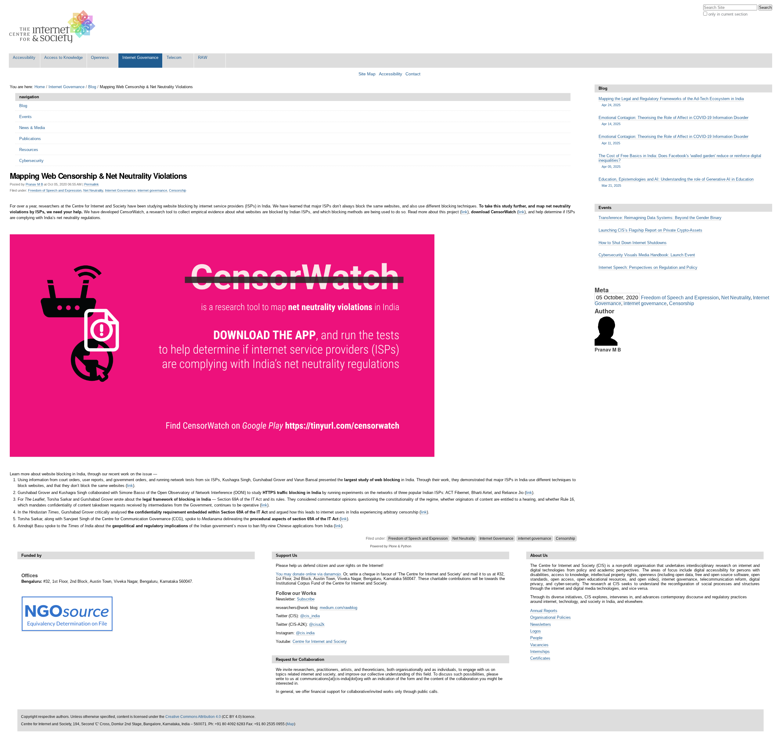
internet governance (152, 190)
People (536, 638)
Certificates (540, 658)
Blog (92, 87)
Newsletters (540, 624)
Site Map (367, 74)
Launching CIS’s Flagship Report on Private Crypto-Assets (650, 230)
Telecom (174, 57)
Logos (535, 631)
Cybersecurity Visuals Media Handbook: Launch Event (647, 255)
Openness (100, 57)
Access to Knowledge (63, 57)
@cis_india (310, 616)
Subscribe (306, 599)
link (464, 212)
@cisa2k (317, 624)
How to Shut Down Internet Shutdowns (633, 242)
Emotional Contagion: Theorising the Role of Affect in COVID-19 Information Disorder (673, 120)
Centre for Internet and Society (320, 641)
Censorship (177, 190)
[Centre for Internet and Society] (54, 27)
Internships (540, 651)
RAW (202, 57)
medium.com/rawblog (338, 607)
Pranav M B (34, 184)
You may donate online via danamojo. (309, 574)
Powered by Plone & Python (390, 546)
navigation (29, 97)
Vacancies (539, 645)
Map (290, 724)
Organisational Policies (550, 617)
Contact (412, 74)
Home (39, 87)
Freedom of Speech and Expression (54, 190)
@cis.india (305, 633)
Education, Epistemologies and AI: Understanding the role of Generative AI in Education (676, 182)
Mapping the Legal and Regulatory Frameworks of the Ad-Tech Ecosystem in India (671, 101)
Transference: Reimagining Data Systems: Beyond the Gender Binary (660, 217)
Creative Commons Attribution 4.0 (193, 717)
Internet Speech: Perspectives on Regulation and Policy (648, 267)
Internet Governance (140, 57)
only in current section (727, 14)
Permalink (91, 184)
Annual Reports (543, 610)
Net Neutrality (93, 190)
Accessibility (24, 57)
